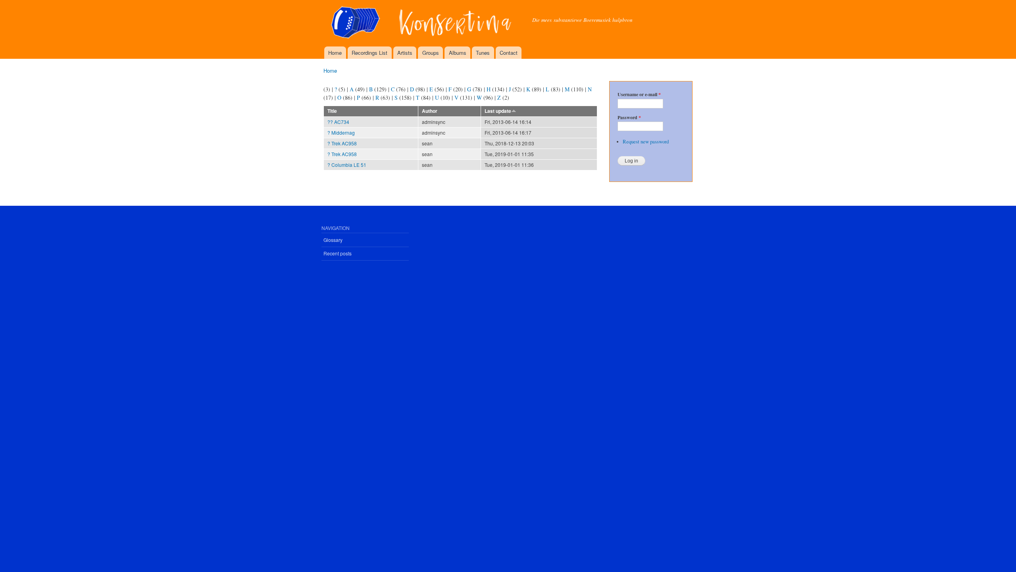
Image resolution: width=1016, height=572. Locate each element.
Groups (430, 52)
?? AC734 (338, 121)
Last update (498, 111)
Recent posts (337, 253)
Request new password (646, 141)
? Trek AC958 (342, 143)
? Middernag (341, 132)
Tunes (483, 52)
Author (429, 111)
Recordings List (369, 52)
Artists (404, 52)
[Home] (422, 23)
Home (335, 52)
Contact (509, 52)
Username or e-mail (639, 94)
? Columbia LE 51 (346, 164)
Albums (457, 52)
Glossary (333, 239)
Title (332, 111)
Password (629, 117)
